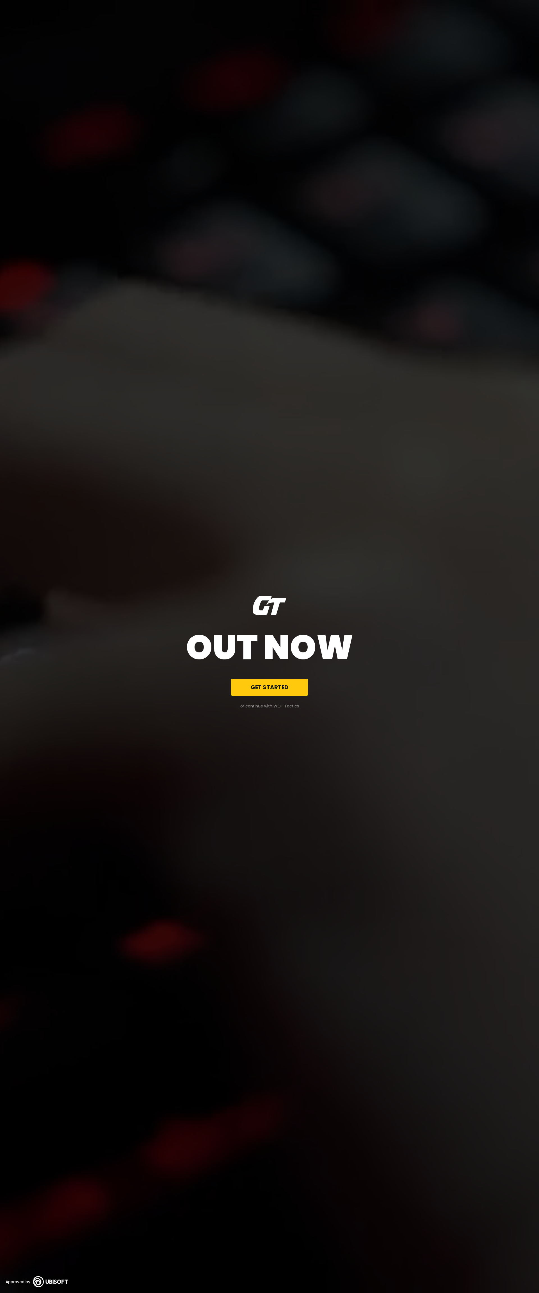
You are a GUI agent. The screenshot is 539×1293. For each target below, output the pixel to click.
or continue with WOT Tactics (269, 706)
